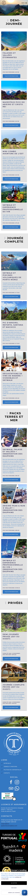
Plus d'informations (11, 76)
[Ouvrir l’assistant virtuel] (24, 892)
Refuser (14, 887)
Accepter (14, 883)
